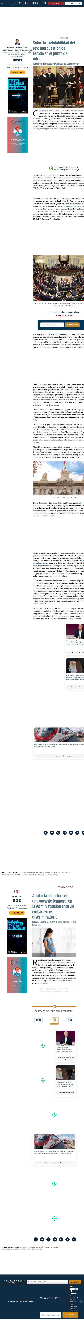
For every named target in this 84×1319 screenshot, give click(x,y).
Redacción (17, 896)
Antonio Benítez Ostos (17, 47)
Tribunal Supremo (34, 1249)
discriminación (52, 1247)
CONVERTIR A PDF (18, 72)
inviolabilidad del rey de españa (59, 873)
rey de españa (8, 875)
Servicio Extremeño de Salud (13, 1249)
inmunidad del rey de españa (33, 873)
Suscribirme (70, 1315)
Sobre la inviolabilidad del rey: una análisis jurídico (37, 875)
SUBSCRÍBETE (56, 3)
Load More (42, 1258)
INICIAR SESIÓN (73, 3)
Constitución (68, 206)
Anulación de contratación (32, 1247)
